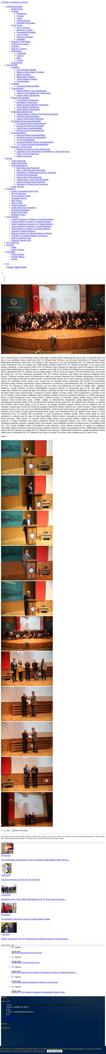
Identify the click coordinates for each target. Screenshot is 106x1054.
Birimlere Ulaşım (18, 214)
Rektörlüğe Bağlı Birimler (22, 112)
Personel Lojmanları (25, 37)
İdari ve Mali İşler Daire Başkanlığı (31, 170)
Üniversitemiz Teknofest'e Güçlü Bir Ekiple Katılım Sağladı (25, 919)
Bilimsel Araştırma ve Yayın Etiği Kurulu (33, 149)
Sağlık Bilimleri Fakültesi (27, 79)
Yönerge (20, 56)
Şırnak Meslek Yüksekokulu (28, 109)
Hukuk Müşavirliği (19, 163)
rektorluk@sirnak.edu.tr (23, 1012)
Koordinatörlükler (18, 133)
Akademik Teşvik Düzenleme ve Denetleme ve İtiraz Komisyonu (43, 151)
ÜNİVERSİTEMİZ (14, 6)
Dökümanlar (16, 51)
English (17, 267)
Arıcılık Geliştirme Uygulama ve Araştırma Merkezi (32, 219)
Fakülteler (15, 67)
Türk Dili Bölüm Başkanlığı (28, 116)
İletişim (14, 259)
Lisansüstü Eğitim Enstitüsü (28, 86)
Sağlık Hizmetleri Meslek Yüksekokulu (33, 105)
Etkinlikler (21, 39)
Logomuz (15, 46)
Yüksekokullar (17, 88)
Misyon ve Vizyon (18, 49)
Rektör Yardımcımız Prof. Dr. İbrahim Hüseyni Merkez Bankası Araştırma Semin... (35, 939)
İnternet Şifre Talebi (19, 212)
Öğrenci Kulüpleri (18, 205)
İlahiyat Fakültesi (24, 74)
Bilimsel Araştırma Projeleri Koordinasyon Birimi (31, 233)
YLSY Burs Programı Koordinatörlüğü (32, 144)
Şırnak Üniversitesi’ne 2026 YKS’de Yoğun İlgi (20, 879)
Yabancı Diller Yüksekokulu (28, 95)
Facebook (5, 1018)
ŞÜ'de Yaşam (16, 25)
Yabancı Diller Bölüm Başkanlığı (30, 119)
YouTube (15, 1018)
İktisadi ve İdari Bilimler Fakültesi (30, 72)
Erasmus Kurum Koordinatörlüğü (30, 126)
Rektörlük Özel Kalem (26, 23)
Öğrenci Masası (17, 254)
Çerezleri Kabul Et (54, 1051)
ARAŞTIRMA (12, 217)
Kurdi (23, 267)
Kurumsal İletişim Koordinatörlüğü (31, 135)
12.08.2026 (5, 895)
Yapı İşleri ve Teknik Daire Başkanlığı (32, 184)
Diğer (19, 58)
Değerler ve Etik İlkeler (21, 42)
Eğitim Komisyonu (24, 156)
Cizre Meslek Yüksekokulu (28, 100)
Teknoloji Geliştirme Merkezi (23, 231)
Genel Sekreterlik (18, 161)
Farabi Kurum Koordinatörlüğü (29, 128)
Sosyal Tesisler (23, 35)
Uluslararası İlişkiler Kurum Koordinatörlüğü (35, 142)
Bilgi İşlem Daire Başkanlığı (28, 168)
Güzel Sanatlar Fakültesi (26, 70)
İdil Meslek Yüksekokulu (27, 102)
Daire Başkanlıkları (19, 165)
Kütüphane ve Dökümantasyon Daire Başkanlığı (36, 172)
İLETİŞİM (10, 252)
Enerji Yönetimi (17, 250)
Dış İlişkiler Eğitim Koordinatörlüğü (26, 121)
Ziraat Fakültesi (23, 81)
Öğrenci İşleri (16, 203)
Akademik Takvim (19, 198)
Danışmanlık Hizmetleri (26, 32)
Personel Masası (18, 257)
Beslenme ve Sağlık (25, 30)
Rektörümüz (22, 13)
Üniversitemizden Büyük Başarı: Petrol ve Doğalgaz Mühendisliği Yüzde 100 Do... (35, 860)
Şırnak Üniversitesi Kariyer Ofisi (24, 191)
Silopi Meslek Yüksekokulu (28, 107)
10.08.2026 (5, 915)
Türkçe (9, 267)
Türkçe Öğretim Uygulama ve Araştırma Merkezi (31, 226)
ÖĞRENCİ (11, 189)
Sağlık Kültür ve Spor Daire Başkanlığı (33, 179)
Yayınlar (20, 60)
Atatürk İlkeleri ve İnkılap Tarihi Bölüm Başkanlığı (37, 114)
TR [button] (7, 263)
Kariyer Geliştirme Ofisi (21, 238)
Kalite (13, 247)
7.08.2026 (5, 934)
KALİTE (10, 245)
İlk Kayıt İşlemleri (18, 193)
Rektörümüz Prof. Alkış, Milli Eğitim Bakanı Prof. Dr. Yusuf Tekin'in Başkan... (33, 899)
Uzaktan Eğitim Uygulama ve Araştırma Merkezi (31, 221)
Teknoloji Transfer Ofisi (21, 240)
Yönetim (14, 11)
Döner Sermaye (17, 186)
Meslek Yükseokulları (20, 98)
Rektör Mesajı (17, 9)
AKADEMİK (12, 65)
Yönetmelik (21, 53)
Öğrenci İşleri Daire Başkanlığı (29, 177)
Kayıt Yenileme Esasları (21, 196)
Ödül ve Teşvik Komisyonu (28, 154)
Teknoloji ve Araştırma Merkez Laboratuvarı (29, 236)
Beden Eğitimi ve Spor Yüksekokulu (32, 91)
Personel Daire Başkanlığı (27, 175)
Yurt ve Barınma (23, 27)
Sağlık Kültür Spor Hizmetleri (23, 207)
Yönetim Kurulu (23, 20)
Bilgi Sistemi (16, 200)
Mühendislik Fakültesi (26, 77)
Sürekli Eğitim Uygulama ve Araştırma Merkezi (30, 228)
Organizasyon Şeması (20, 44)
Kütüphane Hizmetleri (20, 210)
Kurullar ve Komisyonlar (21, 147)
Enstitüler (15, 84)
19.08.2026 (5, 855)
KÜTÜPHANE (12, 243)
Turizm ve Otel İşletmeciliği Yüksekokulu (34, 93)
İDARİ (9, 158)
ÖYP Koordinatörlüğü (26, 140)
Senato (19, 18)
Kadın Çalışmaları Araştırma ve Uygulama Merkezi (32, 224)
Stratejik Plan (16, 63)
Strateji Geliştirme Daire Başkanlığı (31, 182)
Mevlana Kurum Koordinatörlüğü (30, 130)
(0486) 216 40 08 (21, 1007)
